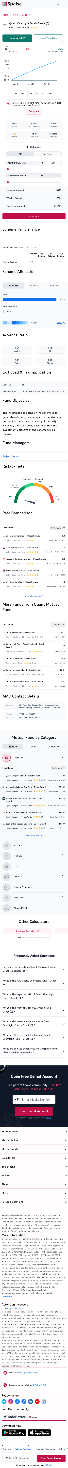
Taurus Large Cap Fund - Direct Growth (23, 812)
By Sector (34, 285)
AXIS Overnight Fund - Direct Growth (22, 547)
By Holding (13, 285)
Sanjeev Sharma (11, 456)
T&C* (48, 1117)
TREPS (6, 294)
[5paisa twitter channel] (17, 1401)
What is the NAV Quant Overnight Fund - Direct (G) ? (29, 982)
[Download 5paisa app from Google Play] (14, 1433)
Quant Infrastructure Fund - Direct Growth (24, 681)
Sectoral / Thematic (21, 637)
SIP (20, 154)
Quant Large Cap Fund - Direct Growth (23, 775)
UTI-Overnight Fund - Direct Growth (22, 582)
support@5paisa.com (26, 1372)
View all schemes (33, 596)
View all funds (33, 835)
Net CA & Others (10, 306)
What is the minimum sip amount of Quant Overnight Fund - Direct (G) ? (26, 1023)
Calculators (8, 1157)
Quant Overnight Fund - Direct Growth (23, 536)
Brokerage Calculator (25, 931)
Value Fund (17, 663)
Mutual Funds (20, 14)
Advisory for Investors (13, 1308)
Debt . (12, 27)
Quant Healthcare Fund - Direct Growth (23, 670)
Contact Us (7, 1296)
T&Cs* (49, 1465)
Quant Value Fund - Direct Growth (21, 658)
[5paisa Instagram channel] (10, 1401)
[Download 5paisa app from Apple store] (39, 1433)
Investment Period (17, 175)
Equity (13, 746)
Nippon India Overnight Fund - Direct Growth (26, 559)
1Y (37, 93)
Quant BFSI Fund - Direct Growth (20, 632)
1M (16, 93)
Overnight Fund (22, 27)
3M (22, 93)
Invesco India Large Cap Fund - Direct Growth (26, 787)
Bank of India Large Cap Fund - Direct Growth (26, 824)
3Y (43, 93)
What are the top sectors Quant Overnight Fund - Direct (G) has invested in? (30, 1050)
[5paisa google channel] (43, 1401)
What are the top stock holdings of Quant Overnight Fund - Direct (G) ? (26, 1036)
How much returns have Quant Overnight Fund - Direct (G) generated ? (29, 968)
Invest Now (34, 216)
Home (5, 14)
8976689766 (39, 1384)
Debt (34, 746)
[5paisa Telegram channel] (4, 1401)
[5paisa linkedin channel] (30, 1401)
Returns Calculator (23, 1449)
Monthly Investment (18, 162)
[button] (19, 937)
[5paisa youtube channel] (37, 1401)
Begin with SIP (17, 37)
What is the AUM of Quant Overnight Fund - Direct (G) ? (27, 1009)
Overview (6, 1449)
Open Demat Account (34, 1111)
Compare (34, 111)
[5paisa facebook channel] (23, 1401)
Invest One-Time (48, 38)
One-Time (47, 154)
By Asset (54, 285)
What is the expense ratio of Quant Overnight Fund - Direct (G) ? (28, 996)
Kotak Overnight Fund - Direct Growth (22, 570)
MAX (51, 93)
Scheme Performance (45, 1449)
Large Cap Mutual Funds (22, 780)
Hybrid (55, 746)
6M (30, 93)
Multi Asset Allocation (22, 651)
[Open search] (58, 4)
